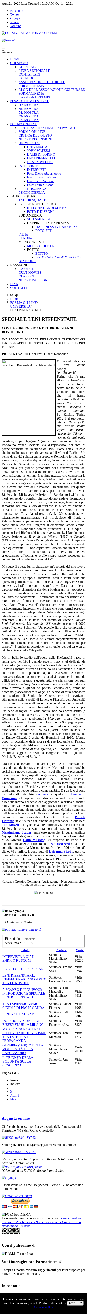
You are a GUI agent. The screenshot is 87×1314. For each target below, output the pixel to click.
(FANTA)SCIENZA (32, 188)
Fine (13, 1099)
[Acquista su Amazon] (22, 1167)
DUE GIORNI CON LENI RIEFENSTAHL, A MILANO (23, 1022)
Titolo (25, 950)
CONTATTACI (29, 74)
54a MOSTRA (29, 112)
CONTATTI (18, 288)
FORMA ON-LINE (23, 124)
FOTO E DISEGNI (40, 211)
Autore (61, 950)
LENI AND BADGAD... (19, 1014)
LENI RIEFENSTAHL (43, 158)
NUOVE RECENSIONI (35, 139)
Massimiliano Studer (16, 832)
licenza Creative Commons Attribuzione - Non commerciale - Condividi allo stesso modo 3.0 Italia (41, 1222)
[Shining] (19, 1152)
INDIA (23, 234)
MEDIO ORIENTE (40, 246)
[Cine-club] (19, 1137)
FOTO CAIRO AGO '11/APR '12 (58, 257)
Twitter (15, 14)
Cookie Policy (43, 1307)
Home (14, 299)
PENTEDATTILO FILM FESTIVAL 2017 (48, 128)
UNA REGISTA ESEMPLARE (24, 969)
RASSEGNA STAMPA (35, 97)
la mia (42, 794)
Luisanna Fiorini (61, 851)
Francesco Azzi (59, 844)
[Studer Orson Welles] (17, 1196)
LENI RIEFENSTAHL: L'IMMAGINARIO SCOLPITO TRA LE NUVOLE (24, 979)
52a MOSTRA (29, 120)
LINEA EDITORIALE (34, 70)
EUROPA (25, 238)
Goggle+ (16, 18)
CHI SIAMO (19, 63)
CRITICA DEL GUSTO (35, 135)
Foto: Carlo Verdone (40, 181)
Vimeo (14, 22)
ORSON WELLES (40, 162)
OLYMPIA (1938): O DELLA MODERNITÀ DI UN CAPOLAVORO (23, 1049)
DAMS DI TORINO (41, 154)
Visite (80, 950)
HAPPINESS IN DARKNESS (56, 227)
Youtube (15, 26)
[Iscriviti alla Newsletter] (43, 40)
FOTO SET (43, 230)
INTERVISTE (28, 166)
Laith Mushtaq (34, 840)
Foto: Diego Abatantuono (44, 173)
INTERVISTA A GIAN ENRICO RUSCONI (18, 958)
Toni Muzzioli (11, 825)
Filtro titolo (13, 938)
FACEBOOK (28, 78)
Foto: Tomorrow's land (42, 177)
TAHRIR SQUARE (32, 200)
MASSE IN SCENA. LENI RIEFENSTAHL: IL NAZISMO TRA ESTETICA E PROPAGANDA (24, 1034)
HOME (15, 59)
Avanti (14, 1095)
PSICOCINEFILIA (32, 192)
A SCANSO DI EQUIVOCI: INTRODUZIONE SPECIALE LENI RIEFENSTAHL (23, 993)
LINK (14, 284)
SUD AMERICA (38, 219)
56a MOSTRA (29, 105)
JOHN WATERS (38, 150)
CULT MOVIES (30, 272)
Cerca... (7, 51)
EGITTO (41, 253)
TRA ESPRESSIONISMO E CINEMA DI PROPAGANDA (23, 1005)
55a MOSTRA (29, 108)
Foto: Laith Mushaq (40, 185)
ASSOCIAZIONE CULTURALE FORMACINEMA (42, 84)
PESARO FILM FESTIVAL (29, 101)
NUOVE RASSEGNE (34, 280)
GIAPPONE (27, 261)
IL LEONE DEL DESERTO (46, 208)
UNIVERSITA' (29, 143)
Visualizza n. (14, 943)
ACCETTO (75, 1303)
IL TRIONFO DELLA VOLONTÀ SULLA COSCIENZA (17, 1061)
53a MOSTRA (29, 116)
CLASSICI (26, 276)
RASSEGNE (28, 269)
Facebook (16, 10)
